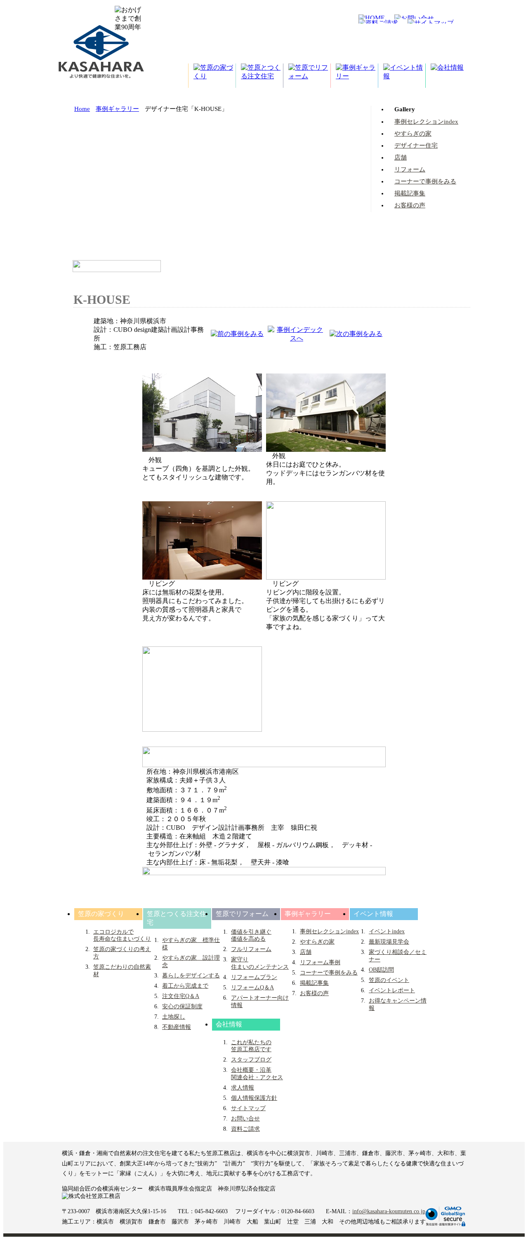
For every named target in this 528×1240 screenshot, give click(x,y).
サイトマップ (248, 1108)
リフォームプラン (254, 977)
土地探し (173, 1017)
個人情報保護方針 (254, 1098)
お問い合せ (245, 1119)
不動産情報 (176, 1027)
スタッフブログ (251, 1060)
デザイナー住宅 (416, 145)
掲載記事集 (409, 193)
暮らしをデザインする (191, 975)
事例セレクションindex (426, 121)
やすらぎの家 (412, 133)
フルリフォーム (251, 949)
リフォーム (409, 169)
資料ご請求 (245, 1129)
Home (82, 109)
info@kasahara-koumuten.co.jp (388, 1211)
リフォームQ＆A (252, 987)
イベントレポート (392, 990)
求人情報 (242, 1088)
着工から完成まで (185, 986)
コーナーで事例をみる (425, 181)
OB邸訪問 (381, 970)
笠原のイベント (389, 980)
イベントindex (387, 931)
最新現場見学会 (389, 942)
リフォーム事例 (320, 962)
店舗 (400, 157)
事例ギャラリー (117, 109)
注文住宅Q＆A (180, 996)
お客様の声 (409, 205)
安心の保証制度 (182, 1006)
